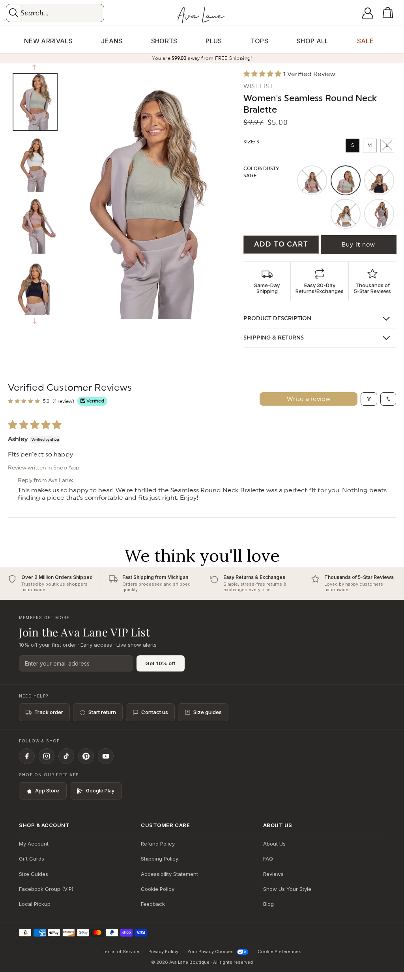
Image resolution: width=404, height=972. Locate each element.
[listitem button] (267, 281)
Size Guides (33, 874)
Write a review (308, 399)
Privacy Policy (163, 951)
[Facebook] (27, 756)
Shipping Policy (159, 858)
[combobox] (61, 13)
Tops (259, 41)
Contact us (154, 712)
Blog (268, 904)
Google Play (100, 791)
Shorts (164, 41)
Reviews (273, 874)
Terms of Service (121, 951)
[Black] (379, 180)
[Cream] (346, 214)
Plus (214, 41)
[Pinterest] (86, 756)
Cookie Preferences (279, 951)
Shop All (313, 41)
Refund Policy (158, 843)
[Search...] (13, 13)
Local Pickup (34, 904)
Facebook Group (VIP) (46, 889)
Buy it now (358, 245)
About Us (274, 843)
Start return (102, 712)
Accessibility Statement (169, 874)
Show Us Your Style (287, 889)
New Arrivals (48, 41)
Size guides (207, 712)
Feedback (153, 904)
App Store (47, 791)
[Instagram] (46, 756)
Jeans (112, 41)
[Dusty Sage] (346, 180)
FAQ (268, 858)
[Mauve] (312, 180)
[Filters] (369, 399)
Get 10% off (160, 663)
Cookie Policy (157, 889)
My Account (34, 843)
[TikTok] (66, 756)
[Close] (259, 470)
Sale (365, 41)
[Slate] (379, 214)
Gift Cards (31, 858)
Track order (48, 712)
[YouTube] (106, 756)
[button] (389, 13)
